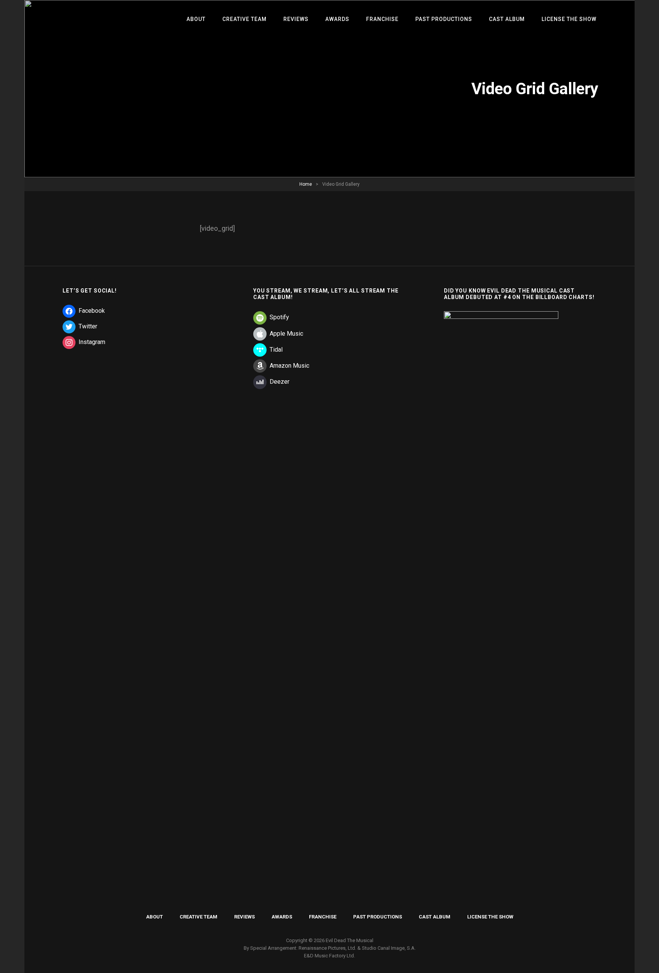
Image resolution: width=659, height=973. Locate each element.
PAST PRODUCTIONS (443, 19)
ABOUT (196, 19)
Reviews (296, 19)
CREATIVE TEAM (244, 19)
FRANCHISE (382, 19)
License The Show (569, 19)
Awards (337, 19)
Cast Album (507, 19)
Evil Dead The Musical (349, 940)
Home (305, 184)
